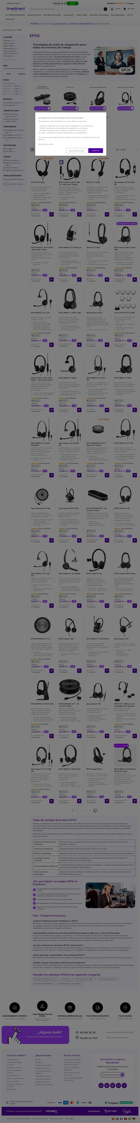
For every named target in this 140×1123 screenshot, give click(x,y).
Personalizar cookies (76, 150)
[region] (70, 134)
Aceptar (95, 150)
